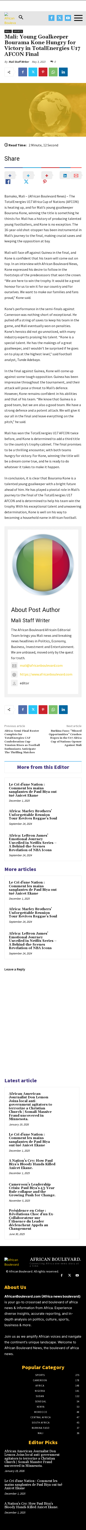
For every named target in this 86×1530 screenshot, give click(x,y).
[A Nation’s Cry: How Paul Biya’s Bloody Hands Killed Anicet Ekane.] (66, 1166)
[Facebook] (51, 18)
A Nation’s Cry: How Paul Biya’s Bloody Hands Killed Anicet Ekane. (32, 1164)
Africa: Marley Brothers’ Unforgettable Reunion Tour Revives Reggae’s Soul (33, 815)
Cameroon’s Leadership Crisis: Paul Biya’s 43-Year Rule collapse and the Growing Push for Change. (32, 1190)
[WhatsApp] (53, 72)
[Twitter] (60, 18)
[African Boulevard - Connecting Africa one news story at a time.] (10, 18)
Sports (18, 31)
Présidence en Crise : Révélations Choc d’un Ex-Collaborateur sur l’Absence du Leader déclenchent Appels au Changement (31, 1220)
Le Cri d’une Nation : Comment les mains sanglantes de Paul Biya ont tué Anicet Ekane (33, 790)
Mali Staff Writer (19, 62)
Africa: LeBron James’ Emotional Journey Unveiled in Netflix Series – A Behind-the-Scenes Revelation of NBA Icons (33, 843)
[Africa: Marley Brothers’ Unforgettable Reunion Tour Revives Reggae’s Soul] (68, 818)
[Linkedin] (63, 72)
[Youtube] (68, 18)
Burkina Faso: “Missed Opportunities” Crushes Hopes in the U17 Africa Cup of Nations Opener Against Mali (65, 738)
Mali (8, 31)
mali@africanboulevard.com (41, 665)
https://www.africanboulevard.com (46, 674)
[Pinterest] (43, 72)
